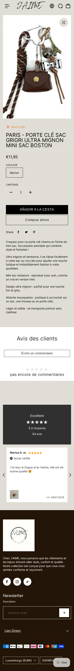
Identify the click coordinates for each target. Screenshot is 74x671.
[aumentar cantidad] (30, 192)
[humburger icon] (7, 6)
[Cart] (68, 6)
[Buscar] (60, 6)
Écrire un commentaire (37, 353)
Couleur (11, 164)
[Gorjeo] (26, 232)
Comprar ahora (37, 220)
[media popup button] (63, 22)
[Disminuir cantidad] (11, 192)
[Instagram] (17, 582)
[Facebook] (18, 232)
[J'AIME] (29, 6)
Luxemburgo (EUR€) (19, 660)
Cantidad (12, 184)
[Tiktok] (27, 582)
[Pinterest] (34, 232)
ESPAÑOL (48, 660)
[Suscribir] (64, 612)
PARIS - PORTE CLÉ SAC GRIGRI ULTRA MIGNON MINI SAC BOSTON (36, 140)
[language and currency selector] (52, 6)
